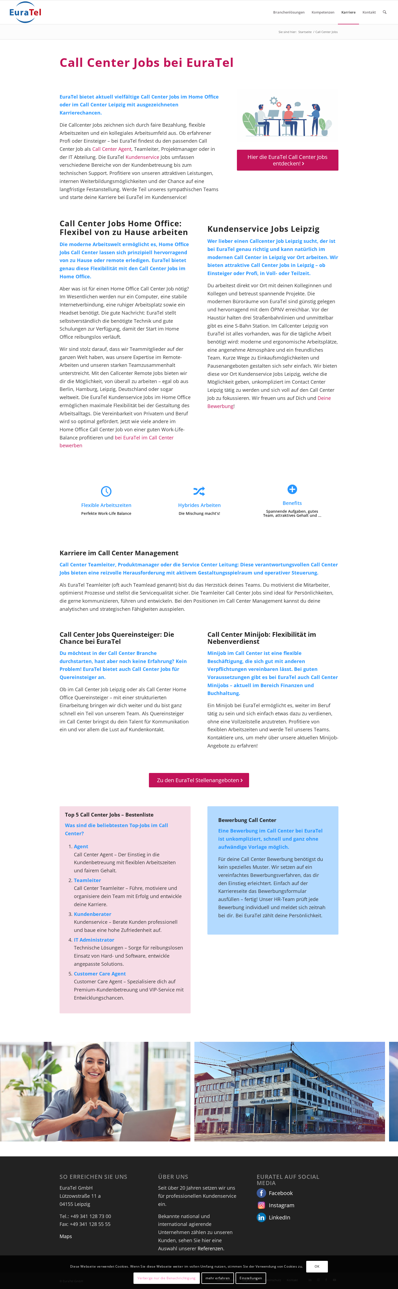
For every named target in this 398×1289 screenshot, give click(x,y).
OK (317, 1266)
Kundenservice (142, 157)
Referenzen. (211, 1248)
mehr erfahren (217, 1277)
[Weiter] (386, 1092)
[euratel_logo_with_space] (25, 12)
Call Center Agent (111, 149)
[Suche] (384, 12)
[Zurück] (12, 1092)
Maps (66, 1236)
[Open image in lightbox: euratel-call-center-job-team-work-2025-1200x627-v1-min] (184, 1135)
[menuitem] (289, 12)
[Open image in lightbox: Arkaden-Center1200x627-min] (379, 1135)
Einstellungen (251, 1277)
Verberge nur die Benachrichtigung (167, 1277)
